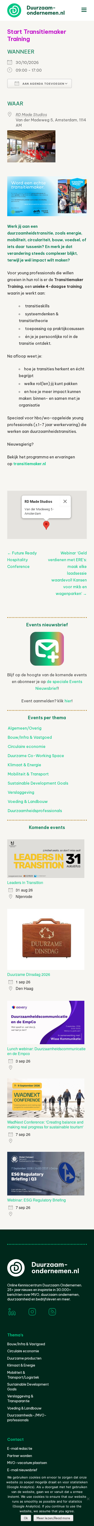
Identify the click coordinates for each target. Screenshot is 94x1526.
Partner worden (19, 1456)
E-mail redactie (19, 1448)
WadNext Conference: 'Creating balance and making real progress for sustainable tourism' (45, 1124)
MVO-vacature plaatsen (27, 1463)
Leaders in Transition (25, 882)
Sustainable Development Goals (38, 783)
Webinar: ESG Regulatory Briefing (36, 1200)
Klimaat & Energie (24, 764)
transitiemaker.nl (29, 463)
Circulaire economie (27, 746)
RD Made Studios (31, 114)
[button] (46, 525)
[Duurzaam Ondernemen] (43, 10)
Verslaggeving (21, 792)
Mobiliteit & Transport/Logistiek (23, 1375)
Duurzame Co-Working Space (36, 755)
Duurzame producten (24, 1358)
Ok (26, 1518)
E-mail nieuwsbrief (22, 1470)
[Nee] (88, 1498)
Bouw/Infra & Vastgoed (30, 737)
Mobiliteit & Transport (28, 774)
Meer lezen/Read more (53, 1518)
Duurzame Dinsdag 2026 (28, 974)
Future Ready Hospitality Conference (22, 560)
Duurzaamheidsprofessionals (35, 810)
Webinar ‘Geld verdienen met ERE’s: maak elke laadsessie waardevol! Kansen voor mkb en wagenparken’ (67, 573)
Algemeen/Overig (24, 728)
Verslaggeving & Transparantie (20, 1398)
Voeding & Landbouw (28, 801)
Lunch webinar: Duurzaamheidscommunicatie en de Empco (46, 1051)
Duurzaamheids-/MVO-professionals (27, 1417)
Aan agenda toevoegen (42, 83)
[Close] (65, 501)
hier (68, 700)
